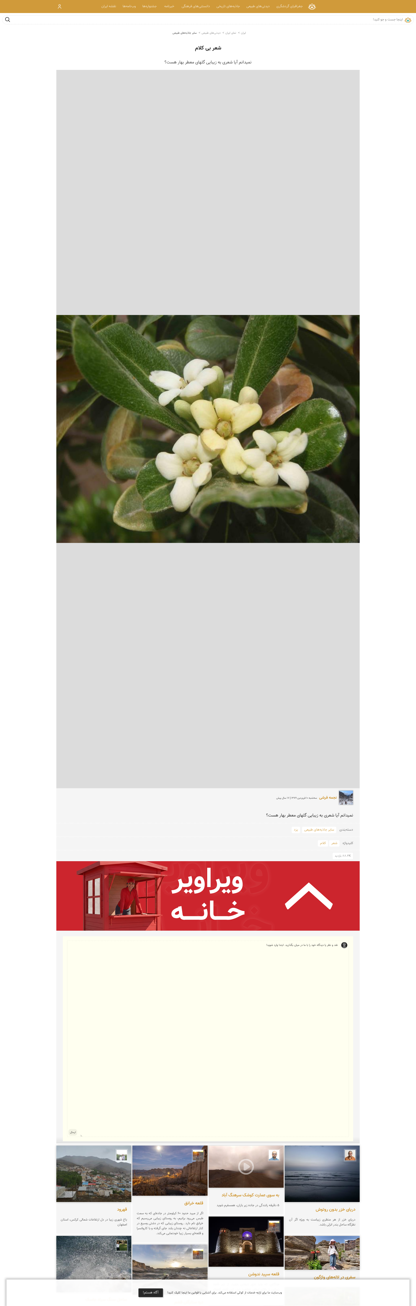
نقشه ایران (108, 6)
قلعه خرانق (193, 1203)
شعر (334, 843)
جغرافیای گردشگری (289, 6)
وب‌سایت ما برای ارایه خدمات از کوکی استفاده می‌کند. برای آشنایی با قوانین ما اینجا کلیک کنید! (224, 1292)
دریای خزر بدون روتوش (335, 1209)
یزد (296, 830)
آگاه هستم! (151, 1292)
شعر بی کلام (208, 48)
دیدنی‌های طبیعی (258, 6)
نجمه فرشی (328, 798)
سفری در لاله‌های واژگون (334, 1277)
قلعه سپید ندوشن (263, 1274)
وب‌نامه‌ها (129, 6)
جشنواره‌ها (149, 6)
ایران (243, 33)
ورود (59, 6)
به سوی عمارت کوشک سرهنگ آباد (250, 1195)
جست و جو (7, 19)
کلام (323, 843)
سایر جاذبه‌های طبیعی (184, 33)
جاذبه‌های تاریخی (228, 6)
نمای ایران (312, 6)
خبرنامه (169, 6)
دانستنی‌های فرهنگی (196, 6)
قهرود (122, 1209)
